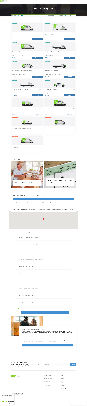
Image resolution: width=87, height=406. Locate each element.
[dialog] (7, 399)
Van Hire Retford (47, 379)
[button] (68, 3)
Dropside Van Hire (48, 70)
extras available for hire (51, 205)
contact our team (57, 209)
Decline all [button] (11, 401)
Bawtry (60, 396)
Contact (62, 385)
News (62, 381)
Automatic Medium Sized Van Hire (19, 108)
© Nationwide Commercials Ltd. (17, 393)
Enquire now (37, 114)
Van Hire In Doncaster (49, 394)
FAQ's (62, 382)
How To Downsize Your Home (24, 182)
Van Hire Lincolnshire (47, 375)
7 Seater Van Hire (48, 108)
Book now (37, 38)
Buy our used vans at (72, 400)
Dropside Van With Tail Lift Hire (51, 51)
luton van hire (29, 341)
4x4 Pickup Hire (48, 89)
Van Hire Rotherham (47, 385)
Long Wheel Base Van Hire (17, 145)
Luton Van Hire (48, 32)
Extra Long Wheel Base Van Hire (19, 51)
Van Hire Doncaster (47, 384)
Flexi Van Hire (63, 378)
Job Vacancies (63, 384)
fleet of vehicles (16, 209)
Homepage (63, 375)
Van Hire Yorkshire (47, 382)
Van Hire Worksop (47, 381)
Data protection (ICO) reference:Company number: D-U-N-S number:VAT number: (17, 395)
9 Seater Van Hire (15, 32)
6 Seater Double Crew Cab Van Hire (19, 70)
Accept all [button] (4, 401)
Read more (8, 399)
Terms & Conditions (64, 388)
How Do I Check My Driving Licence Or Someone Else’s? (60, 181)
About (62, 379)
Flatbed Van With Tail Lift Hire (18, 89)
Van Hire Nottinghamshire (48, 378)
